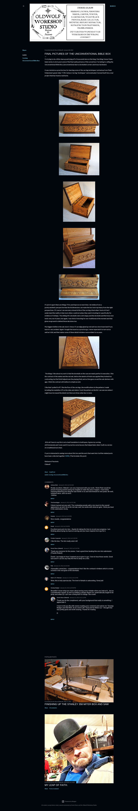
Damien (53, 516)
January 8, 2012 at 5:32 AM (66, 485)
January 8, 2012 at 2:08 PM (62, 526)
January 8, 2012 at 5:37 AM (68, 502)
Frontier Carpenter (56, 538)
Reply (52, 498)
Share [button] (24, 50)
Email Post (52, 472)
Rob (52, 566)
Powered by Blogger (70, 801)
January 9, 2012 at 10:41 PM (71, 548)
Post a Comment (54, 788)
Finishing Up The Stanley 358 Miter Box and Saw (77, 704)
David (52, 526)
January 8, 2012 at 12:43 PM (64, 516)
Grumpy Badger (55, 588)
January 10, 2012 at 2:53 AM (62, 566)
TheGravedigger (55, 502)
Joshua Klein (54, 485)
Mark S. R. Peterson (56, 578)
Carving (25, 58)
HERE (67, 456)
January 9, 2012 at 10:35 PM (69, 538)
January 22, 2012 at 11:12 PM (78, 597)
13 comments (53, 708)
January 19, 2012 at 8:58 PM (68, 588)
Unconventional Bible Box (31, 60)
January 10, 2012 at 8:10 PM (70, 578)
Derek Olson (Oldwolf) (57, 548)
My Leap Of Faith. (56, 785)
